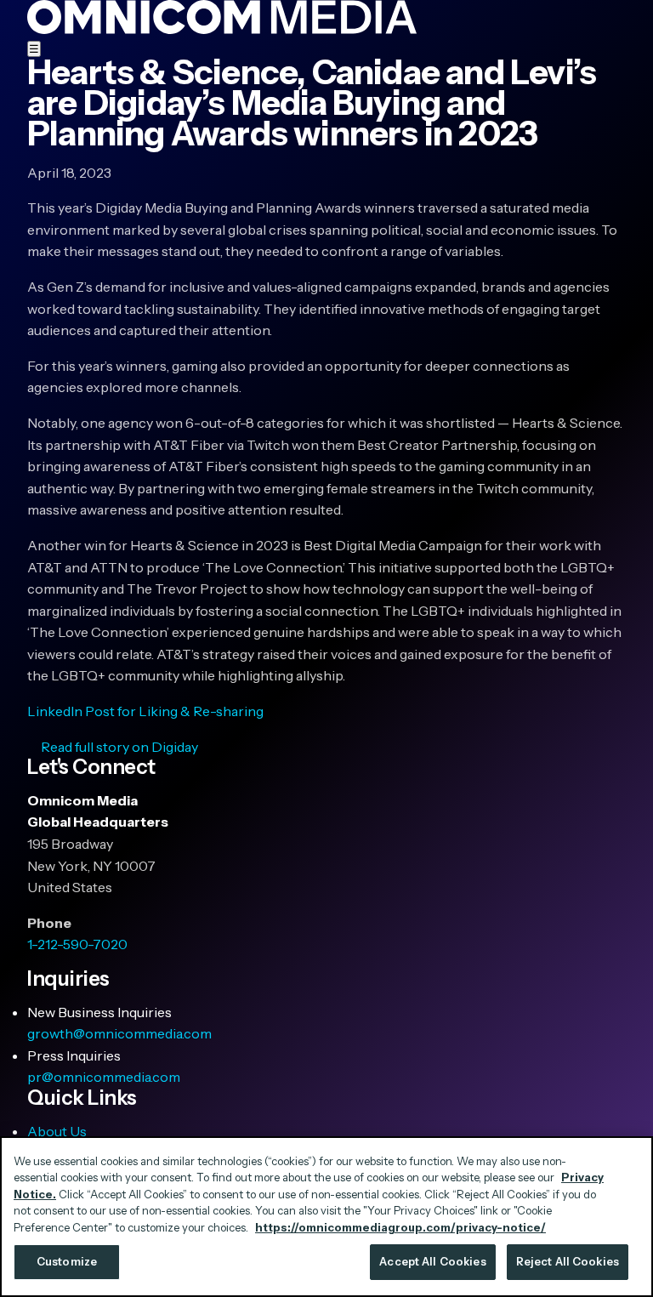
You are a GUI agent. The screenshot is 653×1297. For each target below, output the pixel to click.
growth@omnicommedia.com (119, 1033)
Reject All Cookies (567, 1261)
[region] (326, 1216)
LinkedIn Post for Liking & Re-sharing (145, 711)
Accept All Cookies (432, 1261)
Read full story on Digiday (119, 746)
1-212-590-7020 (77, 944)
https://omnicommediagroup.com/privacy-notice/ (400, 1227)
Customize (67, 1261)
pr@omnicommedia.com (103, 1076)
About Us (57, 1131)
